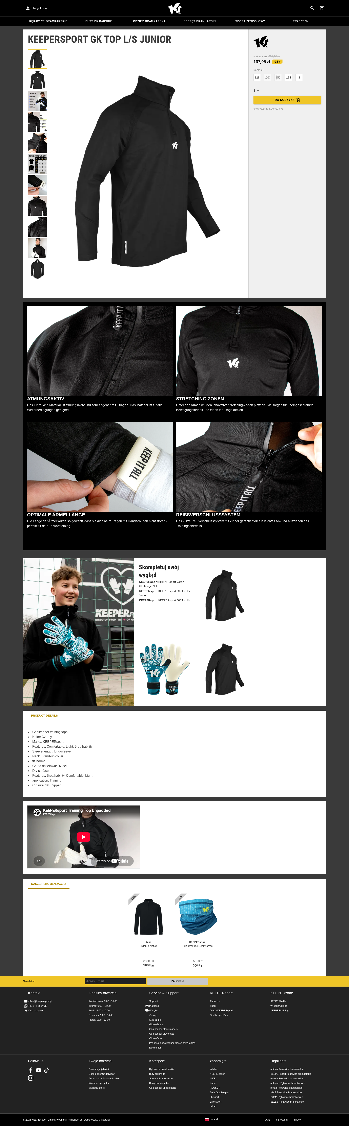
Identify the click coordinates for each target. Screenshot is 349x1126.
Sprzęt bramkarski (200, 21)
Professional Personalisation (104, 1078)
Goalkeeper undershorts (162, 1087)
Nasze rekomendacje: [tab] (48, 883)
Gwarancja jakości (99, 1069)
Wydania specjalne (99, 1083)
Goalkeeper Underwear (102, 1074)
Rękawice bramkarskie (48, 21)
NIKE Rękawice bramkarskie (286, 1092)
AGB (267, 1119)
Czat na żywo (35, 1010)
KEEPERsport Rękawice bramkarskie (290, 1074)
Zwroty (153, 1015)
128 (257, 77)
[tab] (37, 59)
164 (288, 77)
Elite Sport (215, 1101)
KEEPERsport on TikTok (46, 1070)
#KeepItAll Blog (278, 1006)
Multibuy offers (97, 1087)
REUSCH (215, 1087)
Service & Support (164, 993)
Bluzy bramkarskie (159, 1083)
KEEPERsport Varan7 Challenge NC (162, 584)
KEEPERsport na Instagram (30, 1078)
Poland (214, 1119)
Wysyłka (153, 1010)
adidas (213, 1069)
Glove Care (155, 1038)
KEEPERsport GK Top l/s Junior (164, 593)
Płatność (154, 1006)
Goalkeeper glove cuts (161, 1033)
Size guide (155, 1019)
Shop (213, 1006)
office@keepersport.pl (40, 1001)
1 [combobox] (254, 91)
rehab (213, 1106)
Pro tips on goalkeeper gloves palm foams (172, 1043)
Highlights (278, 1061)
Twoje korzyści (100, 1061)
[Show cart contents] (322, 8)
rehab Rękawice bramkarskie (286, 1087)
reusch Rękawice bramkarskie (287, 1078)
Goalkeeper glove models (163, 1029)
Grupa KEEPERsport (221, 1010)
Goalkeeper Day (219, 1015)
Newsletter (29, 981)
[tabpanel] (93, 758)
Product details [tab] (44, 715)
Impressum (281, 1119)
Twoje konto (40, 8)
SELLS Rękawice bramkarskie (287, 1101)
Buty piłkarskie (98, 21)
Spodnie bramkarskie (161, 1078)
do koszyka (284, 100)
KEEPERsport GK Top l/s (164, 600)
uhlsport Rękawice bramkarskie (287, 1083)
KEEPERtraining (279, 1010)
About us (215, 1001)
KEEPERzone (281, 993)
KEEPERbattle (278, 1001)
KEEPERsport (221, 993)
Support (153, 1001)
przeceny (301, 21)
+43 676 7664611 (37, 1006)
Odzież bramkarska (149, 21)
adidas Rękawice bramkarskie (287, 1069)
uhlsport (214, 1097)
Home (174, 8)
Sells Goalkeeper (219, 1092)
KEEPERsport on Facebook (30, 1070)
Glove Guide (156, 1024)
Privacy (297, 1119)
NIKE (212, 1078)
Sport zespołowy (250, 21)
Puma (213, 1083)
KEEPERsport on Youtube (38, 1070)
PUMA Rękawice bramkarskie (286, 1097)
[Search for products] (312, 8)
